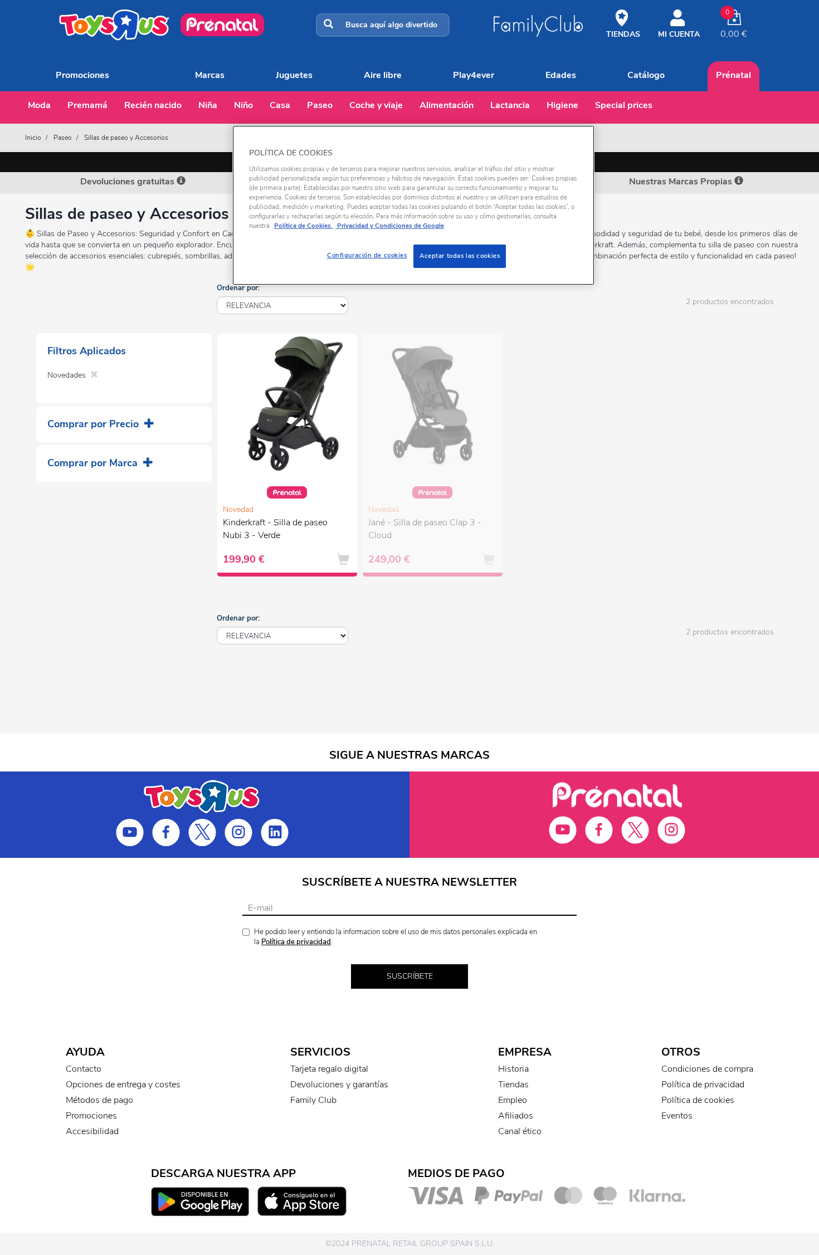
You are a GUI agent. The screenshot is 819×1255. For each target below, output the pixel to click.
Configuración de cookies (367, 255)
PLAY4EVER (473, 75)
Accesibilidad (92, 1131)
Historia (513, 1069)
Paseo (320, 105)
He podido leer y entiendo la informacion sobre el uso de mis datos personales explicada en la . (395, 937)
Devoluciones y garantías (339, 1084)
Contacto (83, 1069)
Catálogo (646, 75)
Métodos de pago (99, 1100)
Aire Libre (383, 75)
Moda (39, 105)
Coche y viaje (376, 105)
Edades (560, 75)
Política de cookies (697, 1100)
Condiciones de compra (707, 1069)
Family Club (313, 1100)
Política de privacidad (296, 942)
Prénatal (733, 75)
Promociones (82, 75)
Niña (207, 105)
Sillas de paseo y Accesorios (126, 137)
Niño (243, 105)
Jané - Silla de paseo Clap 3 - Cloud (424, 528)
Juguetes (294, 75)
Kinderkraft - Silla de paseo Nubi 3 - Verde (275, 528)
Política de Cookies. (303, 225)
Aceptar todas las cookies (460, 255)
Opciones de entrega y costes (123, 1084)
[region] (413, 205)
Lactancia (510, 105)
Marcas (210, 75)
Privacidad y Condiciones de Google (389, 225)
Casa (280, 105)
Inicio (33, 137)
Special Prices (623, 105)
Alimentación (447, 105)
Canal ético (520, 1131)
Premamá (87, 105)
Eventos (677, 1116)
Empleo (512, 1100)
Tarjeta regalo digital (329, 1069)
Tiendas (513, 1084)
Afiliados (515, 1116)
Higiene (562, 105)
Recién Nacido (153, 105)
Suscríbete (410, 976)
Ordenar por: (238, 288)
